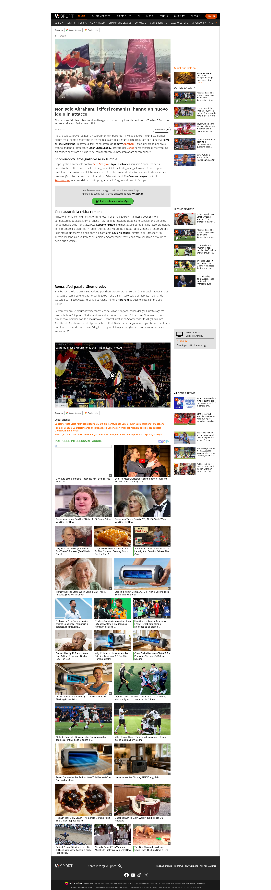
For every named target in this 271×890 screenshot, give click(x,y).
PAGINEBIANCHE (142, 884)
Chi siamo (73, 887)
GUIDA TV (179, 16)
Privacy (90, 887)
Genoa (130, 147)
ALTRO (194, 16)
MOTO (149, 16)
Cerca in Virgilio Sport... (103, 866)
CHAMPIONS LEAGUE (120, 23)
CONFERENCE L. (159, 23)
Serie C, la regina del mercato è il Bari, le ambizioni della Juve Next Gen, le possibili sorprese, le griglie (108, 434)
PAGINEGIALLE (103, 884)
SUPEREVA (201, 884)
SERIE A (59, 23)
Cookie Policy (100, 887)
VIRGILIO (93, 884)
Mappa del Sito (191, 866)
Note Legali (82, 887)
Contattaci (178, 866)
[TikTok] (139, 876)
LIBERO (86, 884)
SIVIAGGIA (170, 884)
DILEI (163, 884)
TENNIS (164, 16)
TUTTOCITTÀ (155, 884)
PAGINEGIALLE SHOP (119, 884)
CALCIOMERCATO (101, 16)
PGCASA (131, 884)
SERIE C (82, 23)
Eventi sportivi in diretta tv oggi (192, 345)
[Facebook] (126, 876)
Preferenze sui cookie (114, 887)
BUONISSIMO (191, 884)
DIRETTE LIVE (124, 16)
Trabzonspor (62, 180)
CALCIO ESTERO (179, 23)
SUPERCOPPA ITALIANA (204, 23)
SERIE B (71, 23)
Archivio (212, 866)
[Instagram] (146, 876)
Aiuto (125, 887)
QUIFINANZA (180, 884)
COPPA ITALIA (97, 23)
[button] (216, 22)
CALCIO (81, 16)
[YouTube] (133, 876)
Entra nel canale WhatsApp (114, 201)
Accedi (211, 16)
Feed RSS (203, 866)
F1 (139, 16)
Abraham (129, 144)
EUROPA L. (141, 23)
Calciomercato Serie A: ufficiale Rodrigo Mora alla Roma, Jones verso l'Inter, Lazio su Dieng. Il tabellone (109, 423)
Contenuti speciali (164, 866)
